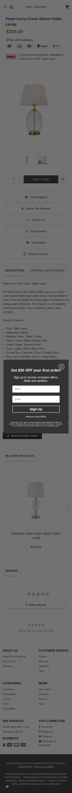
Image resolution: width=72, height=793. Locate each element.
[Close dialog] (61, 366)
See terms (35, 426)
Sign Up (36, 409)
